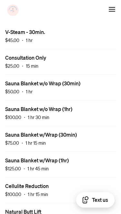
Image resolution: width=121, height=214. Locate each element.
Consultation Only (25, 57)
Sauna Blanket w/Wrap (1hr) (37, 160)
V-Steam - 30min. (25, 32)
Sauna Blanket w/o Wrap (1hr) (38, 109)
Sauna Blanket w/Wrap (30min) (41, 134)
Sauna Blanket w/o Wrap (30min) (42, 83)
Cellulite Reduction (27, 186)
